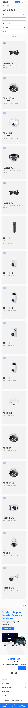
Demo (17, 2)
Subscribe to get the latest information (14, 664)
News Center (6, 683)
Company (4, 679)
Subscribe (22, 668)
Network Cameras (8, 6)
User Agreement (7, 687)
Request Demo (8, 628)
